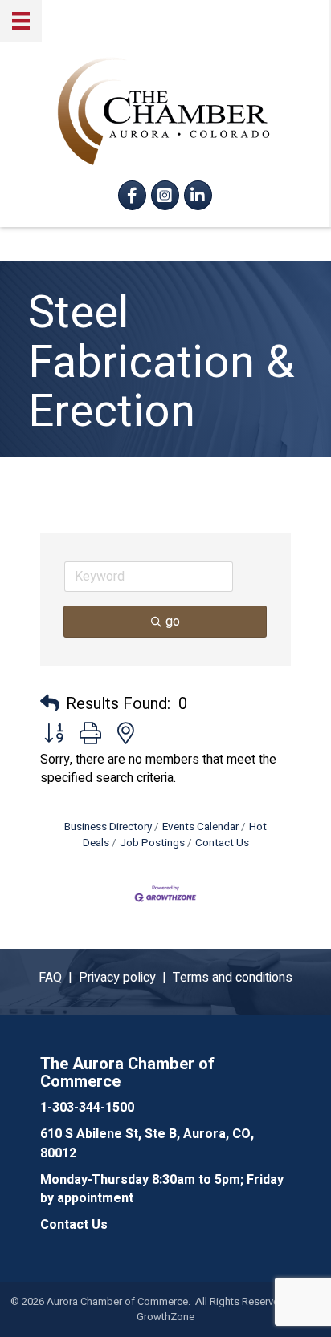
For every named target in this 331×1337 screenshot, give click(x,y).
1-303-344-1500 (87, 1107)
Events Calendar (200, 827)
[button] (49, 704)
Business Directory (108, 827)
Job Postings (152, 843)
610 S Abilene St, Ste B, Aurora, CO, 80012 (147, 1143)
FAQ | (59, 977)
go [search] (173, 621)
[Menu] (21, 21)
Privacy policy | (126, 977)
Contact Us (222, 843)
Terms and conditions (232, 977)
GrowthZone (165, 1316)
